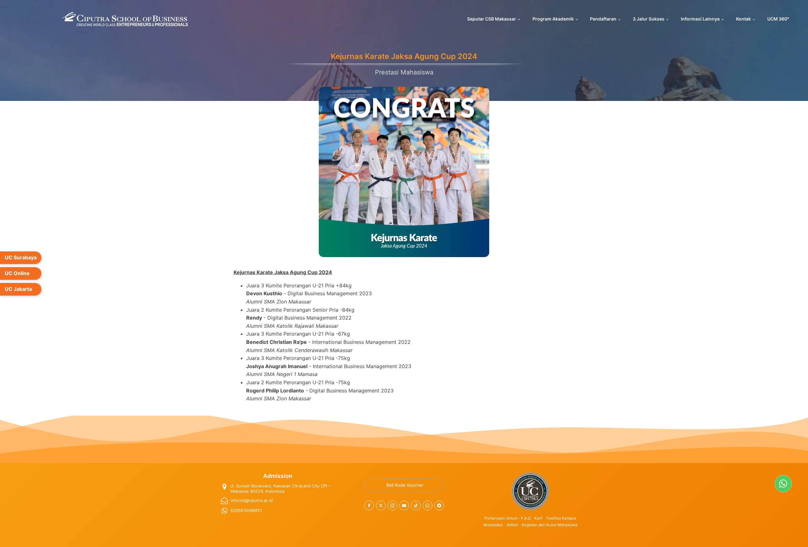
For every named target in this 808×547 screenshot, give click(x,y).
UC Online (17, 273)
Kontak (743, 18)
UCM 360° (778, 18)
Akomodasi (493, 524)
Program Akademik (553, 18)
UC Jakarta (18, 289)
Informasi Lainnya (700, 18)
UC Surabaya (21, 257)
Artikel (512, 524)
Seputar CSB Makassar (491, 18)
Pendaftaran (603, 18)
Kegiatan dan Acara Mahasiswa (550, 524)
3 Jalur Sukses (648, 18)
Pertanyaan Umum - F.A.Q (507, 518)
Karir (538, 518)
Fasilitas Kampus (561, 518)
